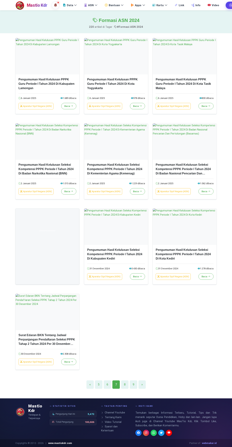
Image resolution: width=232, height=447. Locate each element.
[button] (55, 5)
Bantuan (114, 5)
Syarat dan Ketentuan (109, 428)
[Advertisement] (47, 249)
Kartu (160, 5)
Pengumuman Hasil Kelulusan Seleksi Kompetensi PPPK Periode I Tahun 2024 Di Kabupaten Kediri (114, 254)
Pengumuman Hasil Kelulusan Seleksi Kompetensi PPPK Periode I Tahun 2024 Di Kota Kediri (183, 254)
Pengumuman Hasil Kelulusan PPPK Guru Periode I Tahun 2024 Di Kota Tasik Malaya (183, 84)
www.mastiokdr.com (60, 443)
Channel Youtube (114, 412)
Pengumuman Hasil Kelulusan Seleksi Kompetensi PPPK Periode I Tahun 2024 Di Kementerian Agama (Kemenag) (114, 169)
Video (215, 5)
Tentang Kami (112, 417)
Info (197, 5)
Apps (138, 5)
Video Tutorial (112, 422)
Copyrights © (22, 443)
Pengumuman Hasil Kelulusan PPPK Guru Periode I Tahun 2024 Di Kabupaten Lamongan (46, 84)
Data (70, 5)
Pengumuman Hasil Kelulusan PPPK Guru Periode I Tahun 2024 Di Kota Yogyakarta (112, 84)
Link (181, 5)
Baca (67, 106)
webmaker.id (209, 443)
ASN (91, 5)
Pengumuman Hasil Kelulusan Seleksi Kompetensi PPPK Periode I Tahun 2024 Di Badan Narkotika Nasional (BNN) (46, 169)
